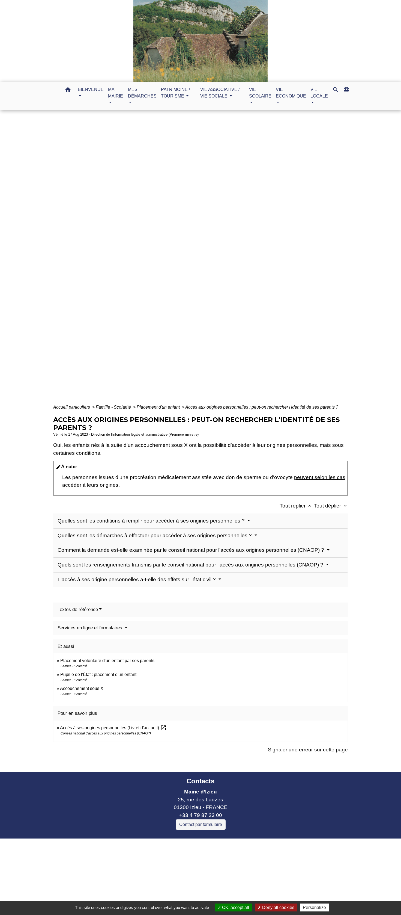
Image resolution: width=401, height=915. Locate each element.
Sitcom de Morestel (123, 882)
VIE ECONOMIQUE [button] (291, 92)
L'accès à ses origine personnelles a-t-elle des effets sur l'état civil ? (137, 579)
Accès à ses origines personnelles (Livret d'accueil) (113, 727)
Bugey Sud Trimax (123, 890)
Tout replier (296, 506)
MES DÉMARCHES (184, 260)
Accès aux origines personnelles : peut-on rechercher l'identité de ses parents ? (261, 407)
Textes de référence (78, 609)
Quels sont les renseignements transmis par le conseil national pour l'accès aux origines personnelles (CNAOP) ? (191, 565)
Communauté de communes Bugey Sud (148, 858)
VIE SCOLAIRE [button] (260, 92)
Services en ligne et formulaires (91, 627)
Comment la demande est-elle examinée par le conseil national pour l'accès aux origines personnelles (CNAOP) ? (191, 550)
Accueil (148, 260)
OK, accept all (235, 907)
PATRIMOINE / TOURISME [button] (175, 92)
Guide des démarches (237, 260)
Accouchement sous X (81, 688)
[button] (68, 90)
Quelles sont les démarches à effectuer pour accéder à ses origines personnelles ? (155, 535)
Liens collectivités (148, 845)
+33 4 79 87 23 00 (200, 815)
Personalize (314, 907)
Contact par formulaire (200, 824)
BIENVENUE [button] (91, 89)
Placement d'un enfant (159, 407)
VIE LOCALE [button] (319, 92)
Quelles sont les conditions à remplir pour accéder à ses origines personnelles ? (152, 521)
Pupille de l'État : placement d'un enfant (98, 674)
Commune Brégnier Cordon (133, 866)
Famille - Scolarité (114, 407)
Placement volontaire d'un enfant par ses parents (107, 660)
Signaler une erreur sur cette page (308, 749)
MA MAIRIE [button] (115, 92)
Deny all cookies (277, 907)
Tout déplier (331, 506)
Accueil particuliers (72, 407)
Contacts (200, 781)
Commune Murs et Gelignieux (136, 874)
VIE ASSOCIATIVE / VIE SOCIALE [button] (220, 92)
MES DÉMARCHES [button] (142, 92)
